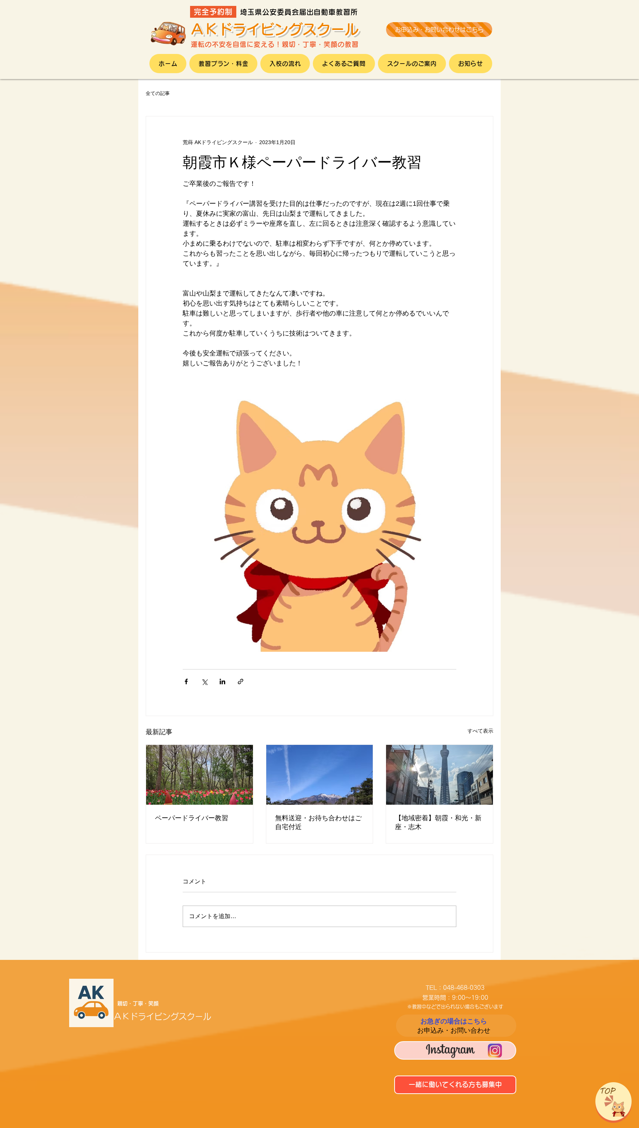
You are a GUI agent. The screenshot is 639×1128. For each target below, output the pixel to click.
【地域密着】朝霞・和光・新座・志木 (438, 822)
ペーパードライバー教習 (191, 818)
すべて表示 (480, 731)
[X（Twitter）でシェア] (204, 681)
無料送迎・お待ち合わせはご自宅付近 (318, 822)
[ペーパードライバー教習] (199, 775)
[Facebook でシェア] (186, 681)
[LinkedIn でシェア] (222, 681)
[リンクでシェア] (240, 681)
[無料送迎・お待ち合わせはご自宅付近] (319, 775)
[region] (613, 1101)
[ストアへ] (456, 1025)
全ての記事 (158, 93)
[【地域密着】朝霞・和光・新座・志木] (439, 775)
